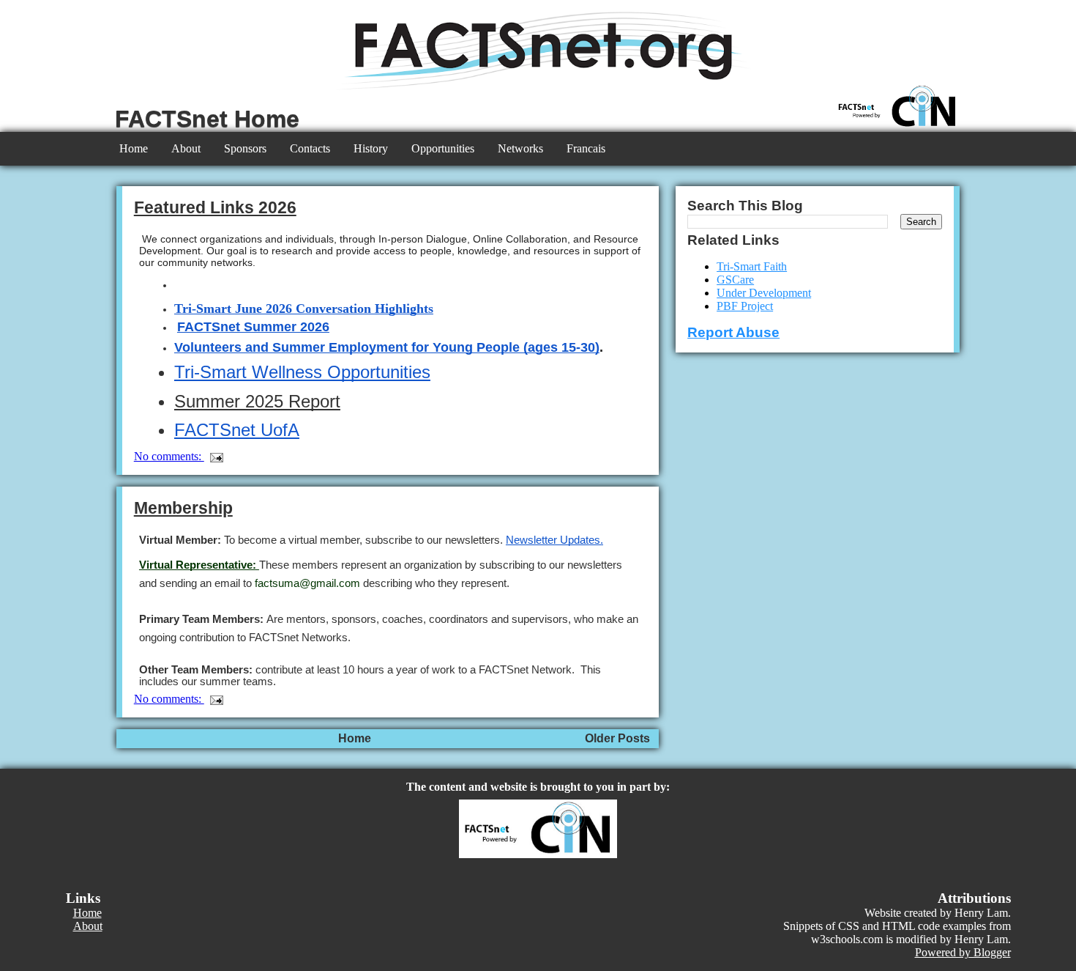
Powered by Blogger (963, 952)
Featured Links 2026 (215, 207)
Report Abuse (733, 332)
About (186, 148)
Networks (520, 148)
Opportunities (442, 148)
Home (133, 148)
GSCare (735, 279)
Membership (183, 507)
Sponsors (245, 148)
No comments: (169, 456)
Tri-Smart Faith (752, 266)
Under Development (764, 293)
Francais (586, 148)
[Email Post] (215, 456)
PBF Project (745, 306)
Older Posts (617, 738)
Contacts (310, 148)
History (371, 148)
